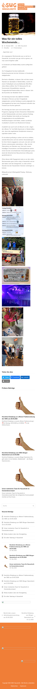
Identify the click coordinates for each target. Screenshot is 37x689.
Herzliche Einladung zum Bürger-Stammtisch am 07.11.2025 (27, 616)
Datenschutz (14, 686)
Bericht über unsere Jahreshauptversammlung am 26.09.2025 (10, 615)
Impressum (23, 686)
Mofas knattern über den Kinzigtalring (15, 534)
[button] (34, 6)
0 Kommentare (18, 48)
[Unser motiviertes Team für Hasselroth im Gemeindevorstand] (18, 475)
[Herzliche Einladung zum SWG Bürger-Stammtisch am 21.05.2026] (18, 439)
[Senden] (33, 506)
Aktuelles (6, 48)
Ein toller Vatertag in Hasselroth (13, 537)
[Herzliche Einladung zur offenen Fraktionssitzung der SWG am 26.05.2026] (18, 403)
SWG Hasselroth (22, 46)
